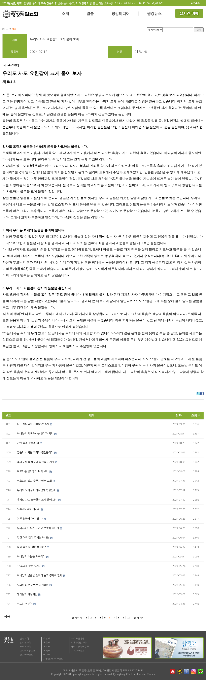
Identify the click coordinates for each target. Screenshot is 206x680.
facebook (187, 671)
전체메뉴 (189, 14)
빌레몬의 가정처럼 (27, 594)
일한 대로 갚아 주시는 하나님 (33, 537)
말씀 (90, 14)
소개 (65, 14)
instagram (194, 671)
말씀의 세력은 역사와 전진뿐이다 (35, 452)
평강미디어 (121, 14)
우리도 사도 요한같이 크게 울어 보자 (54, 39)
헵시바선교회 (26, 655)
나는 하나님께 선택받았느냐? (33, 424)
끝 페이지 (139, 617)
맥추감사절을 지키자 (28, 509)
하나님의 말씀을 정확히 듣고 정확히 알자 (39, 575)
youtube (172, 671)
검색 (198, 29)
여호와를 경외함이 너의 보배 (32, 471)
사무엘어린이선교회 (53, 659)
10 (128, 617)
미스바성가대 (77, 639)
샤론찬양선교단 (79, 643)
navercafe (201, 671)
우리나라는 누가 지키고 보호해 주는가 (38, 528)
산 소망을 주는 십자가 (29, 566)
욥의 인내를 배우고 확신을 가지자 (35, 462)
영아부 (46, 655)
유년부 (46, 647)
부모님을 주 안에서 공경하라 (32, 585)
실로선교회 (25, 643)
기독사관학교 (77, 651)
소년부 (46, 639)
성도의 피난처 (24, 604)
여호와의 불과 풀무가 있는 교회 (34, 481)
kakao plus (179, 671)
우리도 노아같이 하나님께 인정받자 (36, 490)
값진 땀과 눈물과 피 (28, 443)
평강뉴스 (155, 14)
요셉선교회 (25, 647)
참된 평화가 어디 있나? (30, 518)
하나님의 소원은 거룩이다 (31, 556)
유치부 (46, 651)
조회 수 (196, 415)
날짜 (179, 415)
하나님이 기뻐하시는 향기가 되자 (35, 433)
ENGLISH (196, 2)
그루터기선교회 (27, 651)
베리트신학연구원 (80, 647)
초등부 (46, 643)
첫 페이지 (77, 617)
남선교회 (24, 639)
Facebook (202, 393)
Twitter (198, 393)
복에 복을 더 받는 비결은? (31, 547)
